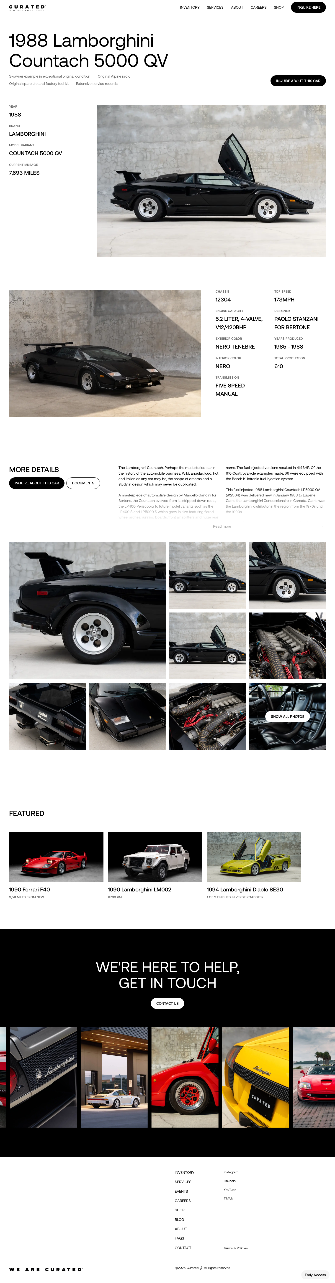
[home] (27, 7)
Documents (83, 483)
